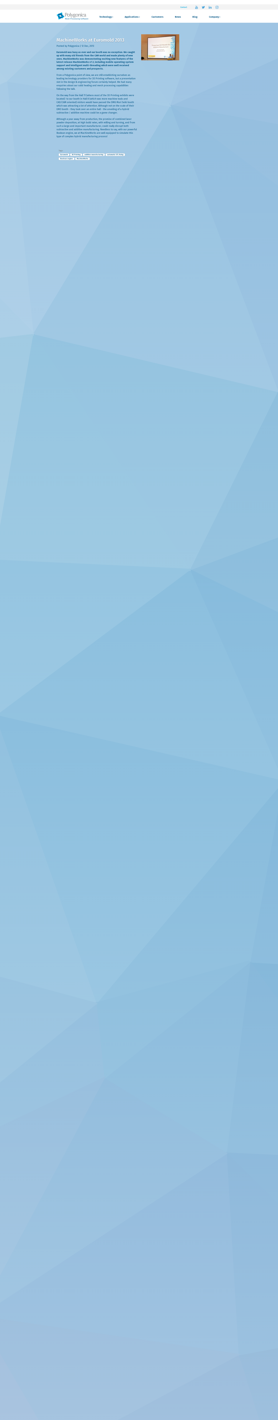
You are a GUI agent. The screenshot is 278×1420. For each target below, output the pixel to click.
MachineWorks (82, 159)
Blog (194, 16)
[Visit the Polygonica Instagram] (217, 7)
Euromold (64, 155)
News (178, 16)
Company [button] (214, 16)
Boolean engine (66, 159)
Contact (183, 7)
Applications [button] (132, 16)
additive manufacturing (93, 155)
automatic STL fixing (115, 155)
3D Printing (76, 155)
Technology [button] (105, 16)
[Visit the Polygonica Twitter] (203, 7)
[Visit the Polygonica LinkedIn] (210, 7)
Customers (157, 16)
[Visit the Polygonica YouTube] (196, 7)
